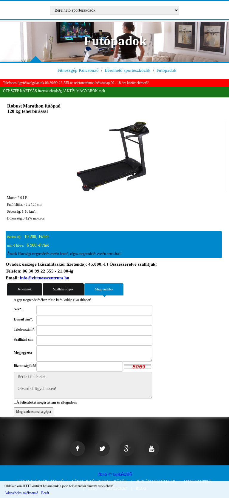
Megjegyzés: (23, 353)
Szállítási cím (23, 339)
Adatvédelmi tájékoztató (21, 493)
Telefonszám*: (24, 329)
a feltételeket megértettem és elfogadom (47, 402)
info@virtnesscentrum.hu (44, 278)
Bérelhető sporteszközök (128, 70)
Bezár (45, 493)
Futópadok (167, 70)
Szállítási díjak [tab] (63, 289)
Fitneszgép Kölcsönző (78, 70)
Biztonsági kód (25, 366)
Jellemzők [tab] (25, 289)
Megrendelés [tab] (104, 289)
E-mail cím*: (23, 319)
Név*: (18, 309)
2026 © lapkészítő (115, 474)
